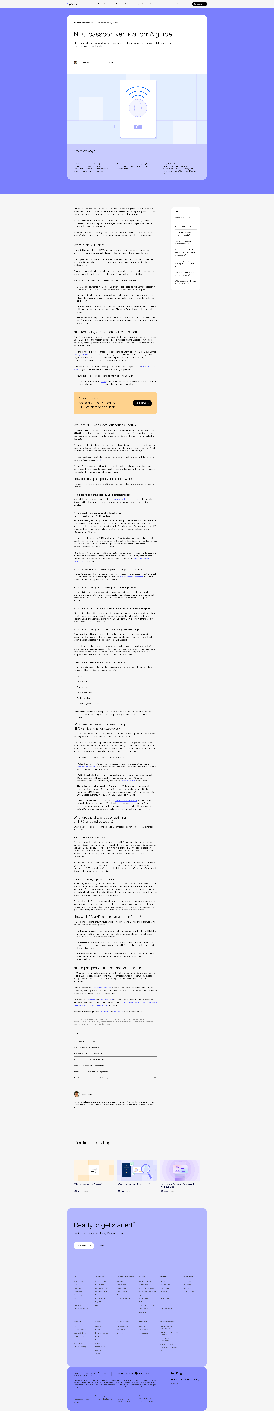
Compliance (186, 1281)
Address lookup (122, 1295)
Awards (97, 1353)
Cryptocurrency (165, 1295)
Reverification (143, 1312)
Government (164, 1298)
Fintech (162, 1281)
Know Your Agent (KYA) (146, 1305)
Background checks (145, 1302)
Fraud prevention (188, 1288)
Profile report (121, 1288)
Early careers (99, 1340)
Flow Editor (77, 1288)
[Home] (73, 4)
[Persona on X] (177, 1373)
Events (97, 1336)
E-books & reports (80, 1329)
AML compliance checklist (169, 1344)
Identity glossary (79, 1336)
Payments (163, 1291)
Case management (80, 1295)
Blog (75, 1326)
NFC (96, 1305)
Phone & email (100, 1298)
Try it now (101, 1245)
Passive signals (78, 1291)
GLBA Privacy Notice (146, 1401)
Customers (128, 4)
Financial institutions (167, 1302)
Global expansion (188, 1291)
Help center (77, 1340)
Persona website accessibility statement (125, 1400)
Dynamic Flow (78, 1281)
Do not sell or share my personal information (147, 1397)
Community (99, 1329)
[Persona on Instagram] (181, 1373)
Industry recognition (102, 1333)
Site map (77, 1402)
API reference (143, 1329)
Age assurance (144, 1295)
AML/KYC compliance (146, 1281)
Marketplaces (165, 1285)
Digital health (164, 1288)
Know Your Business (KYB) (147, 1288)
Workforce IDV (144, 1298)
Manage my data (123, 1329)
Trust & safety (186, 1285)
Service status (143, 1333)
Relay (75, 1285)
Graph (76, 1298)
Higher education (166, 1309)
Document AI (99, 1285)
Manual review (143, 1309)
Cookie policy (122, 1396)
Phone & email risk (123, 1291)
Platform (98, 4)
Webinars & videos (80, 1333)
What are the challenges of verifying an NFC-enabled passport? (185, 263)
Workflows (77, 1302)
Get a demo (198, 4)
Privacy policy (100, 1396)
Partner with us (100, 1347)
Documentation (144, 1326)
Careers (98, 1343)
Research (145, 4)
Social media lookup (124, 1298)
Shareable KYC (144, 1285)
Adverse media (122, 1285)
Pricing (137, 4)
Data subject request (81, 1399)
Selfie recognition (101, 1291)
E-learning (163, 1305)
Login (187, 4)
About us (98, 1326)
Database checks (101, 1295)
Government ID (100, 1281)
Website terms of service (83, 1396)
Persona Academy (80, 1347)
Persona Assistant (79, 1305)
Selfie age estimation (102, 1288)
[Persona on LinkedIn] (172, 1373)
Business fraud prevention (147, 1291)
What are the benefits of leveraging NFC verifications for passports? (185, 252)
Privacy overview (122, 1326)
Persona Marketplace (81, 1309)
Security (98, 1350)
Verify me (179, 4)
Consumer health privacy (104, 1399)
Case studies (78, 1343)
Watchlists (120, 1281)
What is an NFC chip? (183, 218)
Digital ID (98, 1302)
